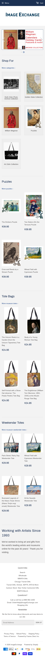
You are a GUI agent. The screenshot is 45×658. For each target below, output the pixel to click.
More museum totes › (10, 303)
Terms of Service (10, 636)
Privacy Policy (9, 634)
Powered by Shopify (31, 645)
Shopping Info (22, 605)
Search (22, 572)
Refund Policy (21, 634)
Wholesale (23, 575)
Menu (7, 3)
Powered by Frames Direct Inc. (28, 636)
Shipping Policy (33, 634)
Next (41, 39)
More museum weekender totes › (14, 430)
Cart (41, 3)
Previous (3, 39)
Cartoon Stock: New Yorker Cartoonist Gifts (22, 588)
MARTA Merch (22, 591)
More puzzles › (7, 189)
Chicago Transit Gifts (22, 582)
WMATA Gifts (22, 578)
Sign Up (39, 622)
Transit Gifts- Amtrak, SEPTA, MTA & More (22, 585)
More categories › (8, 68)
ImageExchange (16, 645)
